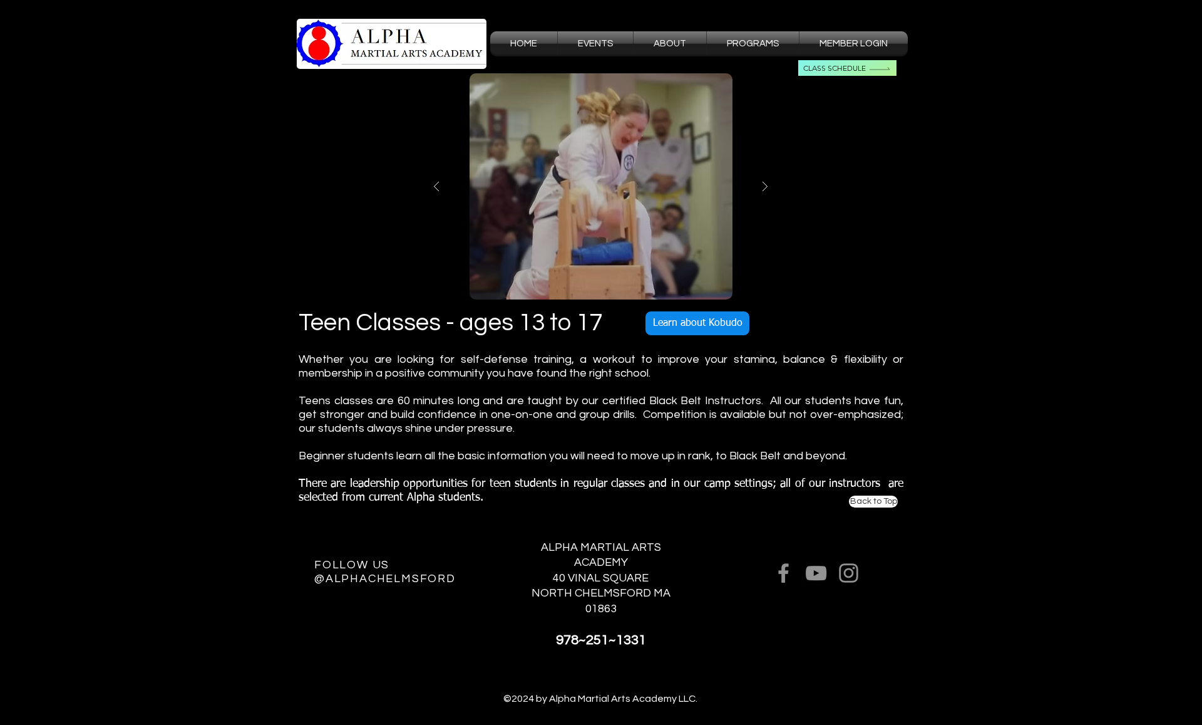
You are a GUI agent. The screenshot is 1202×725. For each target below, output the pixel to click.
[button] (670, 43)
